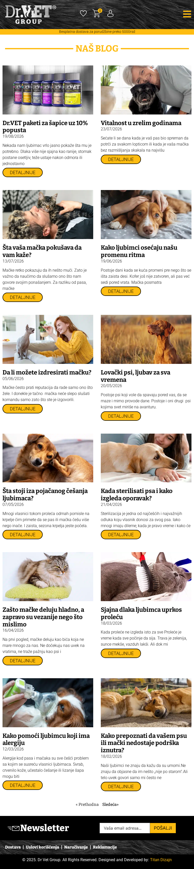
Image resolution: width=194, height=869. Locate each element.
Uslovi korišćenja (42, 847)
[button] (163, 14)
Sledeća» (110, 804)
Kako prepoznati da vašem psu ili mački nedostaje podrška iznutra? (144, 743)
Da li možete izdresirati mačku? (47, 372)
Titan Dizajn (161, 859)
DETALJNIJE (22, 172)
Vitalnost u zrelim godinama (141, 123)
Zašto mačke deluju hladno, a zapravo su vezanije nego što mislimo (43, 617)
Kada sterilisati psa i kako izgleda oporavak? (137, 494)
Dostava (13, 847)
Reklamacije (105, 847)
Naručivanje (76, 847)
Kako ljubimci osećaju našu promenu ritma (139, 251)
